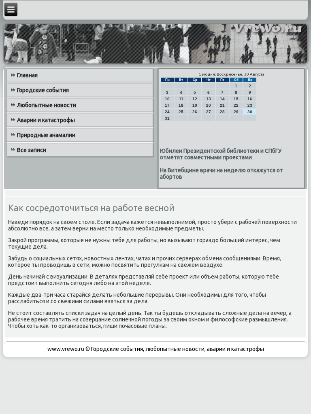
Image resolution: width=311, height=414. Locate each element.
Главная (27, 75)
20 (208, 105)
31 (167, 118)
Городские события (43, 90)
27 (208, 112)
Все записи (31, 150)
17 (167, 105)
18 (181, 105)
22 (236, 105)
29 (236, 112)
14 (222, 99)
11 (181, 99)
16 (249, 99)
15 (236, 99)
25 (181, 112)
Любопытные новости (46, 105)
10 (167, 99)
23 (249, 105)
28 (222, 112)
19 (194, 105)
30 (249, 112)
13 (208, 99)
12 (194, 99)
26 (194, 112)
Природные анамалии (46, 135)
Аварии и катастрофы (46, 120)
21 (222, 105)
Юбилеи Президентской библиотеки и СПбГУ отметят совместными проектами (220, 154)
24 (167, 112)
